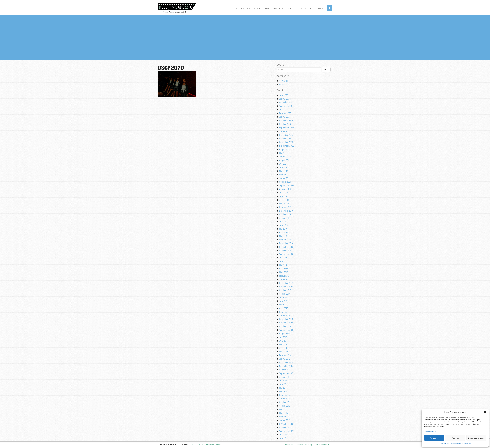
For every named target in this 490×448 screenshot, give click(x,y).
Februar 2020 (285, 207)
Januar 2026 (285, 98)
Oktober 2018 (285, 250)
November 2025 (286, 102)
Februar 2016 (285, 355)
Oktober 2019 (285, 214)
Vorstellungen (274, 8)
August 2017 (284, 293)
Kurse (257, 8)
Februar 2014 (284, 416)
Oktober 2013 (285, 427)
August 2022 (285, 149)
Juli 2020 (283, 192)
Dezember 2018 (286, 243)
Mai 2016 (283, 344)
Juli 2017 (283, 297)
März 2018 (283, 272)
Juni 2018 (283, 261)
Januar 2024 (284, 131)
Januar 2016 (284, 358)
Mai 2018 (283, 264)
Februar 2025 (285, 113)
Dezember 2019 (286, 210)
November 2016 (286, 322)
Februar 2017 (284, 311)
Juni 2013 (283, 438)
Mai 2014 (283, 409)
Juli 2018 (283, 257)
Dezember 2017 (286, 282)
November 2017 (286, 286)
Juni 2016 (283, 340)
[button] (485, 412)
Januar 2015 (284, 398)
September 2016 (286, 329)
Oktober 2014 (285, 402)
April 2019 (283, 232)
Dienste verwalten (430, 431)
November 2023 (286, 138)
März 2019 (283, 236)
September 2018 (286, 254)
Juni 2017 (283, 301)
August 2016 (284, 333)
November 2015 (286, 366)
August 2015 (284, 376)
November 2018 (286, 246)
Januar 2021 (284, 178)
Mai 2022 (283, 152)
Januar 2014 (284, 420)
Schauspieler (304, 8)
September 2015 (286, 373)
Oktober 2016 (285, 326)
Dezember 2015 (286, 362)
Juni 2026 (283, 95)
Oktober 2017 (285, 290)
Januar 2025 (285, 116)
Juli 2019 (283, 221)
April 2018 (283, 268)
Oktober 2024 (285, 124)
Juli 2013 (283, 434)
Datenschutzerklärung (456, 443)
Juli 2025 (283, 109)
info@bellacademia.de (215, 445)
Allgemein (283, 80)
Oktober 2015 (285, 369)
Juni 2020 (283, 196)
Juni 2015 (283, 384)
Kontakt (320, 8)
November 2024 (286, 120)
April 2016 (283, 347)
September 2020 (286, 185)
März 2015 (283, 391)
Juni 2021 (283, 167)
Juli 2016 (283, 337)
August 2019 (284, 217)
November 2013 (286, 423)
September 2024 (286, 127)
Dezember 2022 (286, 142)
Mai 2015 (283, 387)
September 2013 (286, 431)
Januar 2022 (285, 156)
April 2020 (284, 199)
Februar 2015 (285, 394)
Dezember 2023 (286, 134)
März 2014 (283, 412)
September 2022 (286, 145)
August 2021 (284, 160)
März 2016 (283, 351)
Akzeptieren (434, 438)
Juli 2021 (283, 163)
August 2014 (284, 405)
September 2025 (286, 106)
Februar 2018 (285, 275)
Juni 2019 (283, 225)
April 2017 (283, 308)
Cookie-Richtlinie (444, 443)
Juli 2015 (283, 380)
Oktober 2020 (285, 181)
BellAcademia (242, 8)
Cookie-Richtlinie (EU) (323, 444)
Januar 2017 (284, 315)
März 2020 (284, 203)
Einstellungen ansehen (476, 438)
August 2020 (285, 189)
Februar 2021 (285, 174)
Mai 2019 (283, 228)
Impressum (467, 443)
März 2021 (283, 171)
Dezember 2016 (286, 319)
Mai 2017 (283, 304)
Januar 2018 (284, 279)
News (289, 8)
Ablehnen (455, 438)
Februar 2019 (285, 239)
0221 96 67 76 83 (198, 445)
